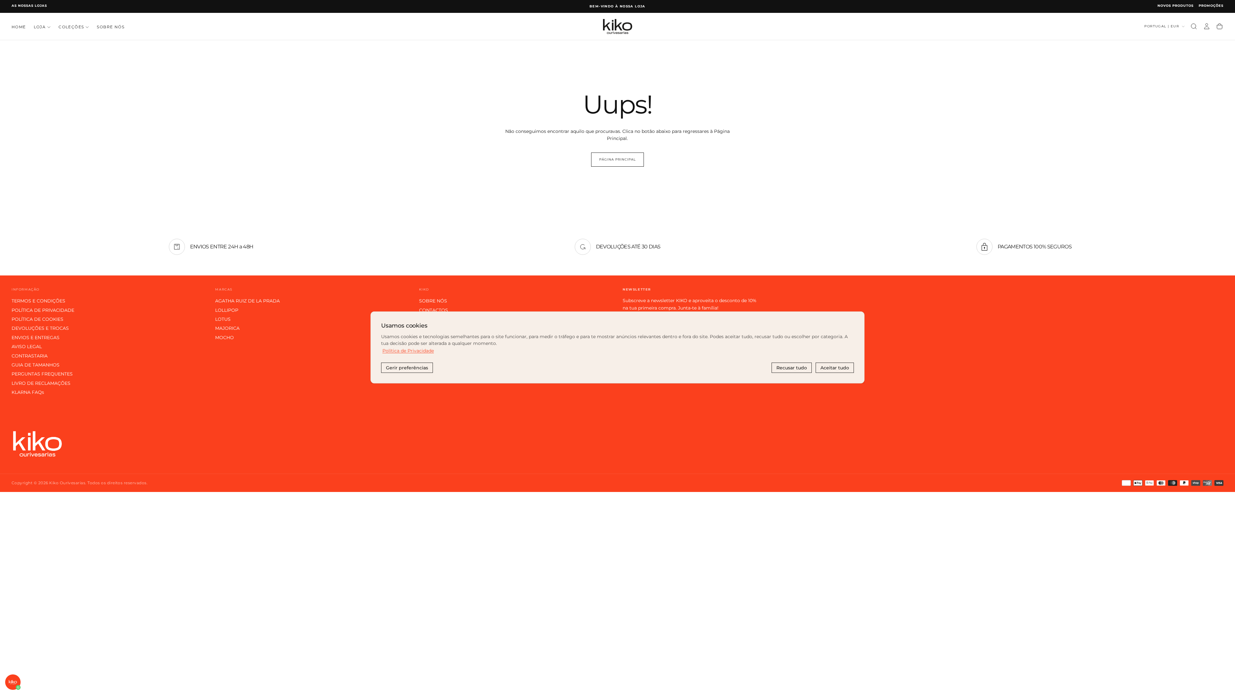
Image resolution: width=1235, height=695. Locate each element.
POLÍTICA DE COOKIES (37, 319)
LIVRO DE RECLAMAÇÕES (41, 383)
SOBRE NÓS (110, 26)
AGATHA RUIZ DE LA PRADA (247, 301)
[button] (1194, 26)
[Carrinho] (1219, 26)
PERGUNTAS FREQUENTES (42, 374)
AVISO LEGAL (27, 346)
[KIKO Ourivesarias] (37, 443)
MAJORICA (227, 328)
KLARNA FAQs (28, 392)
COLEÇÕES (71, 26)
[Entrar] (1207, 26)
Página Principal (617, 159)
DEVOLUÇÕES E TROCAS (40, 328)
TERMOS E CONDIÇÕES (38, 301)
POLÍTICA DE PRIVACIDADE (43, 310)
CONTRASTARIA (30, 356)
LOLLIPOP (226, 310)
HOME (19, 26)
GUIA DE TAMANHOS (35, 365)
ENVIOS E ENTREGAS (35, 337)
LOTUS (223, 319)
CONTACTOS (433, 310)
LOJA (40, 26)
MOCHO (224, 337)
